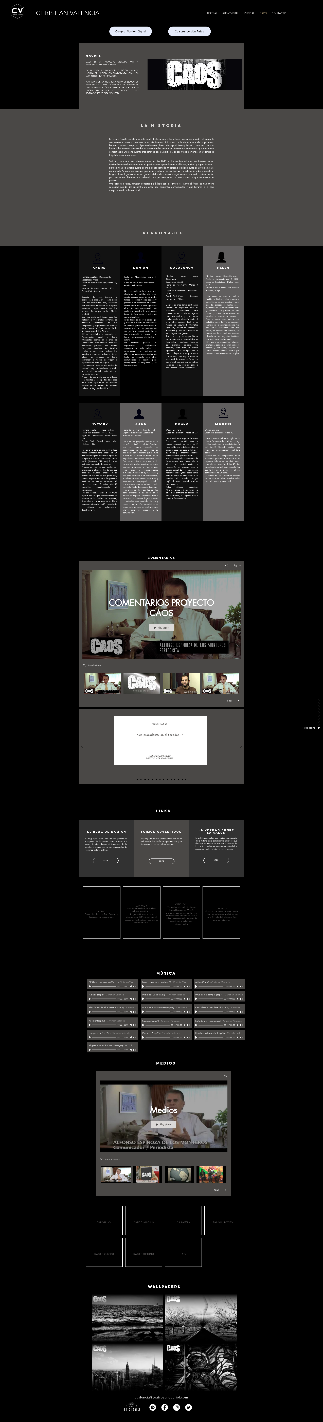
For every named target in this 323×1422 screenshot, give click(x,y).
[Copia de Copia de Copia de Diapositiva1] (144, 779)
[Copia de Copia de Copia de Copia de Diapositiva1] (148, 779)
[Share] (226, 565)
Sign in (237, 565)
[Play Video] (102, 683)
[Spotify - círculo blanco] (152, 1407)
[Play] (90, 986)
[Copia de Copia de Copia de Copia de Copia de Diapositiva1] (152, 779)
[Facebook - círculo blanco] (164, 1407)
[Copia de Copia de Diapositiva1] (140, 779)
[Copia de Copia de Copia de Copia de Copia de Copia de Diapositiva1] (156, 779)
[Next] (241, 746)
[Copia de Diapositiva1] (137, 779)
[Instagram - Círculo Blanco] (176, 1407)
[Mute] (131, 986)
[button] (279, 13)
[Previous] (82, 746)
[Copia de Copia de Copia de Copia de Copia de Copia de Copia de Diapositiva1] (159, 779)
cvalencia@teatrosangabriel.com (161, 1397)
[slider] (135, 986)
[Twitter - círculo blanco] (188, 1407)
